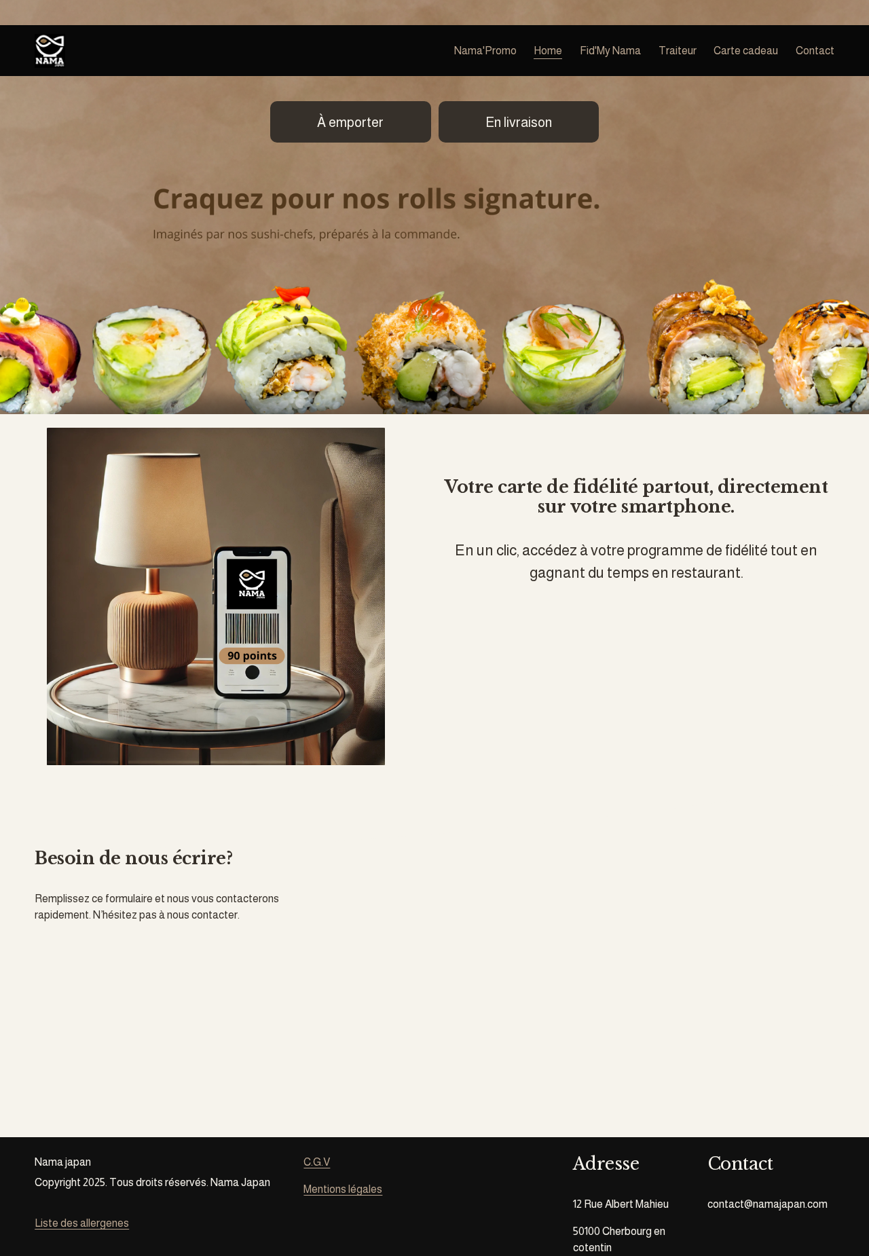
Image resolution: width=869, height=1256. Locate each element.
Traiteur (678, 50)
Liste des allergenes (82, 1223)
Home (548, 50)
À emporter (350, 122)
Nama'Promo (485, 50)
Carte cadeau (746, 50)
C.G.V (316, 1162)
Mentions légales (342, 1189)
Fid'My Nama (610, 50)
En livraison (518, 122)
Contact (815, 50)
